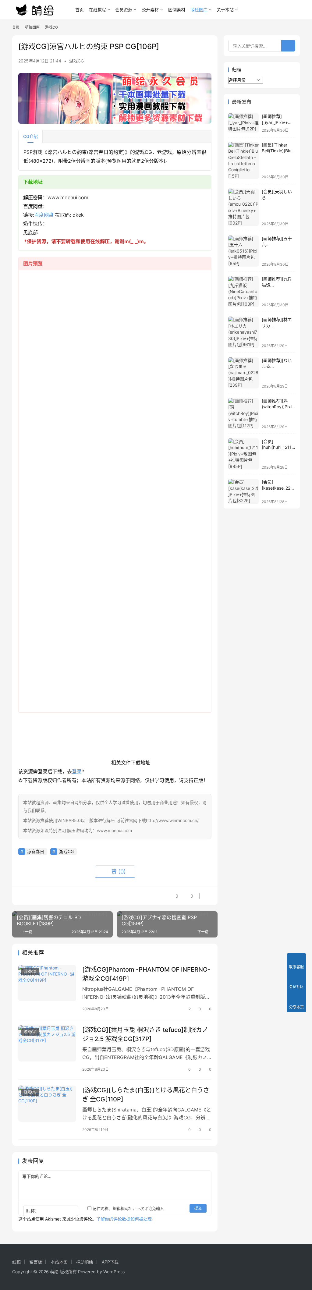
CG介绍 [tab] (30, 136)
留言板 (35, 1261)
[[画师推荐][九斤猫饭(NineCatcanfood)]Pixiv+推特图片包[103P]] (243, 291)
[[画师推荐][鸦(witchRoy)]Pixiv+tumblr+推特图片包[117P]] (243, 413)
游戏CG (76, 60)
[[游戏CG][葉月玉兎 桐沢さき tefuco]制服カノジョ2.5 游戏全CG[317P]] (47, 1043)
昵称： (32, 1210)
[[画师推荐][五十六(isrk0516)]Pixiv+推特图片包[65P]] (243, 251)
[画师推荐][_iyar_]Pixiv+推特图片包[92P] (277, 122)
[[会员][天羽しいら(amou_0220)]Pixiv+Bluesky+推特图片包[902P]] (243, 207)
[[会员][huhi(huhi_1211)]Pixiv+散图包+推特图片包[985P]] (243, 454)
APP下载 (110, 1261)
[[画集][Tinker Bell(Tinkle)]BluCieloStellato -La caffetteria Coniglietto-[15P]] (243, 160)
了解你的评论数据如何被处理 (124, 1218)
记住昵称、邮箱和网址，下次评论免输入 (127, 1208)
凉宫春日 (35, 851)
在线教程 (97, 9)
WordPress (114, 1271)
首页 (79, 9)
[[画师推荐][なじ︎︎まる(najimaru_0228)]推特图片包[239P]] (243, 372)
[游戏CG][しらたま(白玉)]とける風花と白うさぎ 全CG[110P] (145, 1094)
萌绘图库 (198, 9)
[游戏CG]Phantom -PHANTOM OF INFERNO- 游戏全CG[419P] (146, 974)
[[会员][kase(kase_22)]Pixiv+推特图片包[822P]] (243, 491)
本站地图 (59, 1261)
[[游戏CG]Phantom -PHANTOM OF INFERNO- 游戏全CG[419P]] (47, 983)
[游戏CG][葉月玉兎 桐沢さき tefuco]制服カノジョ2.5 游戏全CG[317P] (145, 1034)
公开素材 (150, 9)
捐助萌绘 (84, 1261)
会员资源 (123, 9)
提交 (198, 1208)
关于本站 (225, 9)
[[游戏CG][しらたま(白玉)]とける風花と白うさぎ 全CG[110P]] (47, 1104)
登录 (77, 771)
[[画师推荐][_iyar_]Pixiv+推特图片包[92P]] (243, 123)
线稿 (16, 1261)
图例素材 (176, 9)
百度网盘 (44, 215)
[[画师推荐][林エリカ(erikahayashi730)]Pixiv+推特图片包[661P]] (243, 332)
